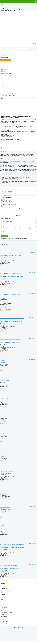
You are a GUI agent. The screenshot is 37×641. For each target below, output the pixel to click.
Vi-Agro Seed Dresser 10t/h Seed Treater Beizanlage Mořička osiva (12, 547)
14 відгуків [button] (9, 195)
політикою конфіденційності (19, 237)
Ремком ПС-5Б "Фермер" (4, 380)
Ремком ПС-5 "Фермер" (4, 398)
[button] (35, 1)
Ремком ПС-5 (2, 433)
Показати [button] (9, 201)
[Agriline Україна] (6, 1)
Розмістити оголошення (5, 309)
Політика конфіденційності (5, 605)
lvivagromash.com (4, 205)
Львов (10, 76)
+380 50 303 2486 (13, 204)
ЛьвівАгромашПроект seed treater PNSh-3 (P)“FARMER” (10, 296)
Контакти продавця (4, 588)
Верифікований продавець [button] (7, 192)
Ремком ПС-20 (2, 453)
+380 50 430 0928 (13, 201)
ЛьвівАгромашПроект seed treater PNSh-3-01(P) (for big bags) (11, 276)
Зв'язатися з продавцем (5, 59)
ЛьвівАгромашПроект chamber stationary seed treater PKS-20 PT (12, 321)
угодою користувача (28, 237)
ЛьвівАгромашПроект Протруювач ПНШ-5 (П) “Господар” (10, 255)
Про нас (2, 585)
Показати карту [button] (18, 215)
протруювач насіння (12, 65)
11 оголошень (7, 193)
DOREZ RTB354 (3, 362)
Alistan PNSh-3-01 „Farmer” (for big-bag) (7, 471)
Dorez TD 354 (2, 528)
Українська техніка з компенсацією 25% (7, 612)
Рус (4, 592)
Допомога (2, 586)
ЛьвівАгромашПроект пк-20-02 (5, 509)
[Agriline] (3, 7)
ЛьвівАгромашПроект (12, 61)
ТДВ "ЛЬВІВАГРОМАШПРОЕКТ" (6, 191)
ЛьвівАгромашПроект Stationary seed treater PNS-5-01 (10, 342)
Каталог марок (3, 610)
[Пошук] (36, 5)
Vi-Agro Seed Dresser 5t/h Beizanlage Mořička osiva (9, 568)
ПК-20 (1, 491)
